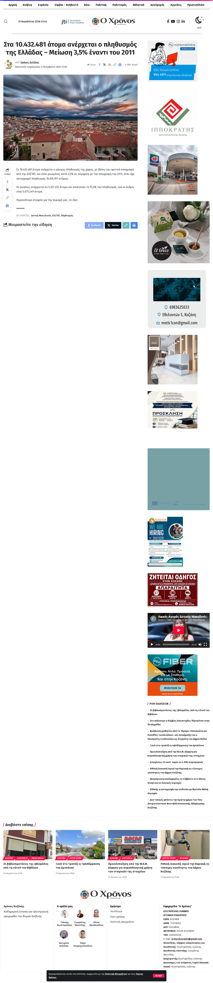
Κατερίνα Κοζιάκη (64, 944)
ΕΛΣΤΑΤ (56, 215)
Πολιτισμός (38, 858)
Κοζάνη (9, 858)
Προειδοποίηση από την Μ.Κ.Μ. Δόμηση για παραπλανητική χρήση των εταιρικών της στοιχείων (130, 867)
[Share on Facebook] (99, 64)
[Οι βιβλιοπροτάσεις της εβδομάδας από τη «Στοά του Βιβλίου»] (27, 844)
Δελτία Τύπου (169, 858)
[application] (179, 630)
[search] (5, 21)
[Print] (120, 64)
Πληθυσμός (67, 215)
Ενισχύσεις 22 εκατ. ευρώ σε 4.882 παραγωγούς (176, 762)
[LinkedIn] (183, 21)
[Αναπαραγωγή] (152, 644)
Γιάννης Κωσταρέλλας (64, 924)
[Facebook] (168, 21)
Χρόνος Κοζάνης (29, 62)
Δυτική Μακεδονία (41, 215)
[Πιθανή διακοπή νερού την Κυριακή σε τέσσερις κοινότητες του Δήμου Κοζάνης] (185, 844)
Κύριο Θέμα (75, 858)
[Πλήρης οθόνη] (205, 644)
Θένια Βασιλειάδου (96, 924)
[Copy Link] (114, 64)
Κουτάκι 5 (22, 858)
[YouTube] (173, 21)
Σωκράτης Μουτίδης (80, 924)
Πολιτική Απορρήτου (116, 974)
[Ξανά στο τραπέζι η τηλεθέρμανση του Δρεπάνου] (80, 844)
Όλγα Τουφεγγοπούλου (82, 944)
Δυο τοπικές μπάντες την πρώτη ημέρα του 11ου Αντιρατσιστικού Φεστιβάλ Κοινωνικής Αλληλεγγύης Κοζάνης (176, 803)
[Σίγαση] (200, 644)
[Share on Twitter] (104, 64)
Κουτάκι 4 (127, 858)
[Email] (109, 64)
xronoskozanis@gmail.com (186, 939)
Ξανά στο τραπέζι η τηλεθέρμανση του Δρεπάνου (177, 745)
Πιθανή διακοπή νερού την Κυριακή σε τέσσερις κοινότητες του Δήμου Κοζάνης (185, 867)
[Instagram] (178, 21)
